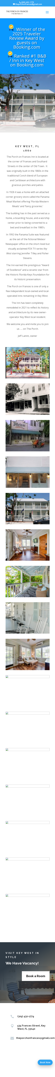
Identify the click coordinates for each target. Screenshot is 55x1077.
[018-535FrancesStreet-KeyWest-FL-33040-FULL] (28, 559)
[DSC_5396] (28, 632)
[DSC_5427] (28, 713)
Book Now (45, 1062)
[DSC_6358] (28, 823)
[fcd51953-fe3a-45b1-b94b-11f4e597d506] (28, 450)
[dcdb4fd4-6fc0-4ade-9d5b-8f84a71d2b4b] (28, 487)
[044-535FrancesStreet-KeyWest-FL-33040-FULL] (28, 896)
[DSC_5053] (28, 677)
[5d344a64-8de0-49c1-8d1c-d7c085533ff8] (28, 414)
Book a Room (35, 976)
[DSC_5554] (28, 786)
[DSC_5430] (28, 750)
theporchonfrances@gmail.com (35, 1038)
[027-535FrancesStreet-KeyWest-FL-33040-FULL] (28, 596)
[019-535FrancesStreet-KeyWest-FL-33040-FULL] (28, 669)
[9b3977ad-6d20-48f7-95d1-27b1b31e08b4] (28, 377)
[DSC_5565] (28, 859)
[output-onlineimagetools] (28, 523)
